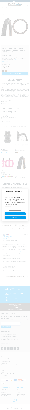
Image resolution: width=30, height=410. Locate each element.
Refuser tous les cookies (15, 213)
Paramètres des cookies (15, 210)
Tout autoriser (15, 217)
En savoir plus (8, 206)
